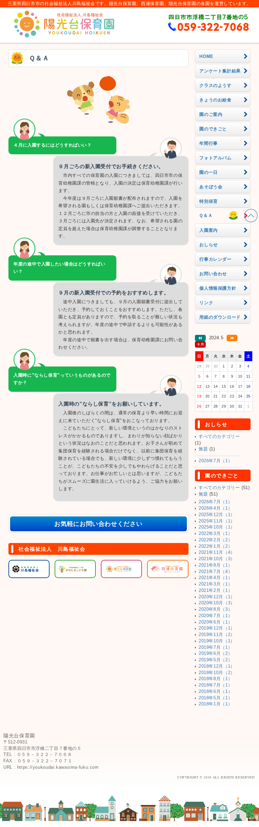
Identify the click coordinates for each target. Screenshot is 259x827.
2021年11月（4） (217, 552)
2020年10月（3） (217, 603)
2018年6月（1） (215, 691)
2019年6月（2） (215, 653)
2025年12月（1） (217, 514)
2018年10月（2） (217, 672)
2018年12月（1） (217, 666)
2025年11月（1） (217, 521)
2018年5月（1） (215, 698)
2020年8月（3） (215, 609)
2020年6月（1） (215, 622)
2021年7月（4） (215, 571)
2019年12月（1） (217, 628)
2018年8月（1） (215, 678)
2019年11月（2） (217, 634)
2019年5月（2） (215, 660)
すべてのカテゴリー (219, 436)
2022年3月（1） (215, 533)
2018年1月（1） (215, 704)
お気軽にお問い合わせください (98, 523)
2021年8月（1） (215, 565)
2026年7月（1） (215, 460)
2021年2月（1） (215, 590)
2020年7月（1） (215, 615)
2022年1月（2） (215, 546)
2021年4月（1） (215, 577)
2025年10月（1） (217, 527)
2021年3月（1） (215, 584)
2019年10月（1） (217, 641)
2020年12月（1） (217, 597)
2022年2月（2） (215, 540)
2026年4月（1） (215, 508)
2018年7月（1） (215, 685)
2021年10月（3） (217, 558)
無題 (203, 449)
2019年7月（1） (215, 647)
